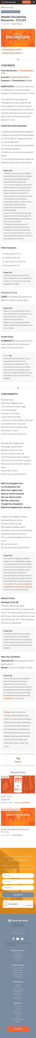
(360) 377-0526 (18, 930)
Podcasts (18, 1010)
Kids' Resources (18, 1012)
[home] (9, 2)
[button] (34, 2)
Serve (18, 996)
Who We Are (18, 953)
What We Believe (18, 955)
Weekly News (18, 998)
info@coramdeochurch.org (18, 933)
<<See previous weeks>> (12, 53)
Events (18, 987)
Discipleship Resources (11, 11)
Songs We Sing (18, 974)
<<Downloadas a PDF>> (11, 49)
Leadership (18, 958)
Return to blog (7, 7)
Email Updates (18, 991)
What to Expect (18, 970)
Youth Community (18, 989)
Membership (18, 993)
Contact (18, 960)
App (18, 1015)
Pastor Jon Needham (22, 802)
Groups (18, 984)
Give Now (18, 1029)
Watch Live (18, 977)
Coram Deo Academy (18, 1019)
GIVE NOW (26, 2)
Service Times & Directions (18, 968)
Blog (18, 1021)
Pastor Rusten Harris (19, 77)
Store (18, 1017)
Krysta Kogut (17, 24)
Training (18, 1008)
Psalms (18, 762)
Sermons (5, 777)
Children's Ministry (18, 972)
